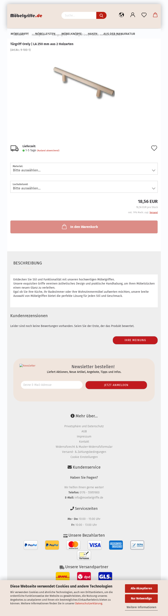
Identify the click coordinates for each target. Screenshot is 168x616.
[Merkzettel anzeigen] (144, 15)
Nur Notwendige (141, 598)
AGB (84, 431)
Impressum (84, 436)
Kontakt (84, 441)
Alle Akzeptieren (141, 588)
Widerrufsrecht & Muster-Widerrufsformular (84, 447)
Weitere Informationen (141, 607)
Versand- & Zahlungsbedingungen (84, 452)
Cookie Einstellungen (84, 457)
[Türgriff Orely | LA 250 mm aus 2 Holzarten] (84, 82)
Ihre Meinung (135, 340)
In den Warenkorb (84, 227)
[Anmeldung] (132, 15)
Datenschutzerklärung (88, 603)
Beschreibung (27, 263)
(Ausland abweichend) (48, 150)
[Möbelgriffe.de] (27, 16)
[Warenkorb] (155, 15)
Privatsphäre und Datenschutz (84, 426)
